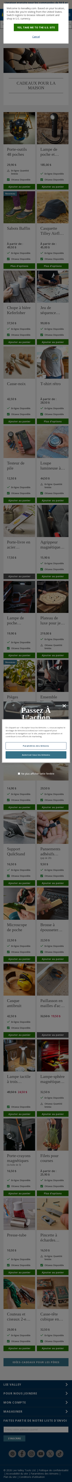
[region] (36, 741)
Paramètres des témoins (36, 745)
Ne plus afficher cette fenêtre (37, 773)
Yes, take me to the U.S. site (36, 27)
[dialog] (36, 23)
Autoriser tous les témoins (36, 755)
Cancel (36, 36)
